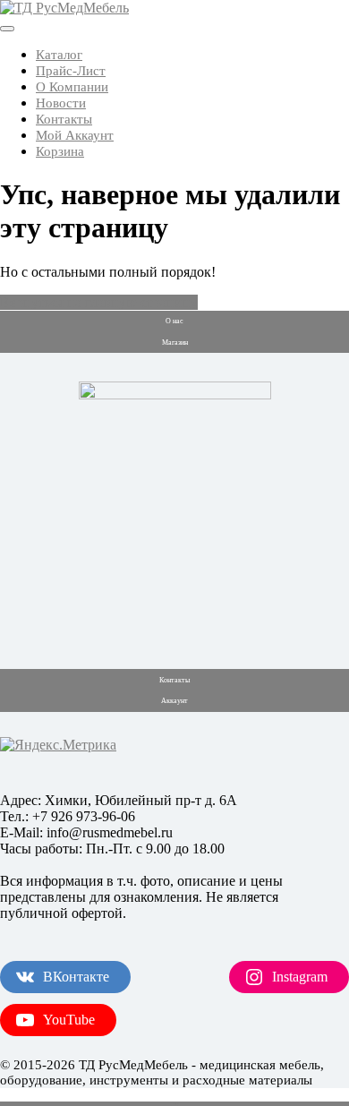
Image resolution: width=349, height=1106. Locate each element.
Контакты (64, 119)
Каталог (59, 54)
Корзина (60, 151)
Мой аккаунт (75, 135)
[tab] (7, 28)
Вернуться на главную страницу (99, 302)
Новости (61, 103)
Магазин (175, 343)
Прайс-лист (71, 71)
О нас (174, 321)
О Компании (72, 87)
